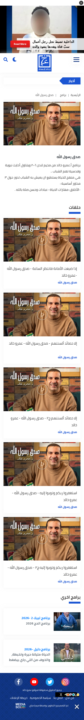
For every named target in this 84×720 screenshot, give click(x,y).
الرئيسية (75, 95)
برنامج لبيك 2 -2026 (35, 618)
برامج (63, 95)
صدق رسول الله (67, 282)
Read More (20, 44)
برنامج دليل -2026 (37, 649)
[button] (81, 3)
